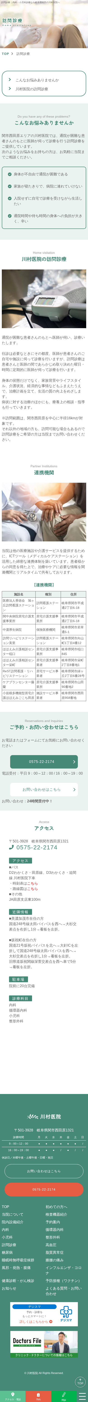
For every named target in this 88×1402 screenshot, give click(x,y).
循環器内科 (55, 1230)
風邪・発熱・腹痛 (16, 1268)
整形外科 (53, 1237)
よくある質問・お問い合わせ (64, 1291)
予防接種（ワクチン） (64, 1281)
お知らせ (9, 1288)
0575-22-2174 (37, 847)
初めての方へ (56, 1207)
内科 (5, 1230)
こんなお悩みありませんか (37, 80)
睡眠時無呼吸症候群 (18, 1260)
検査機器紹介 (56, 1214)
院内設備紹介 (12, 1222)
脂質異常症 (55, 1252)
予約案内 (53, 1222)
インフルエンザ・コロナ (64, 1270)
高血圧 (51, 1245)
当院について (12, 1214)
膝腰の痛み (55, 1260)
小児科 (7, 1237)
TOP (80, 1383)
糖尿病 (7, 1252)
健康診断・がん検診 (18, 1281)
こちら (32, 883)
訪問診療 (9, 1245)
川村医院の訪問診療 (32, 89)
